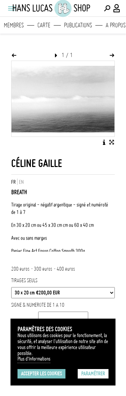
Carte (43, 25)
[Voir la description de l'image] (104, 142)
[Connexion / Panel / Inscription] (117, 8)
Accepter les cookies (41, 373)
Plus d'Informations (34, 359)
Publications (78, 25)
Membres (14, 25)
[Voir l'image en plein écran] (111, 142)
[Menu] (11, 8)
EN (21, 182)
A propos (116, 25)
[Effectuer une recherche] (107, 8)
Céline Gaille (36, 163)
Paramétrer (93, 373)
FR (13, 182)
